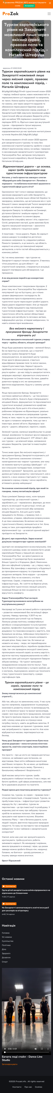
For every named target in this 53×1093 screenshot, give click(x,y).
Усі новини (7, 937)
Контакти (16, 1087)
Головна (5, 933)
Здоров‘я (6, 953)
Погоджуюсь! (29, 5)
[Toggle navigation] (49, 13)
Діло (4, 949)
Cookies (38, 1087)
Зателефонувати (9, 1064)
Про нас (28, 1087)
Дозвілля (6, 957)
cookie (17, 6)
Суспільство (10, 886)
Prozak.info (21, 1081)
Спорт (5, 962)
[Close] (50, 3)
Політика (6, 945)
